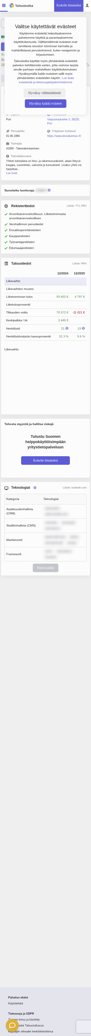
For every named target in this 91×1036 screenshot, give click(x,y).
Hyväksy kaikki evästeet (45, 103)
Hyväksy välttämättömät (44, 93)
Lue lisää (11, 173)
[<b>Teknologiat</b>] (34, 488)
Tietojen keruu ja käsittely (24, 1019)
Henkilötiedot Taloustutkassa (26, 1025)
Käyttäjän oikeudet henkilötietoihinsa (30, 1031)
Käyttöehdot (15, 1003)
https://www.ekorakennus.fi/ (64, 136)
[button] (12, 1025)
